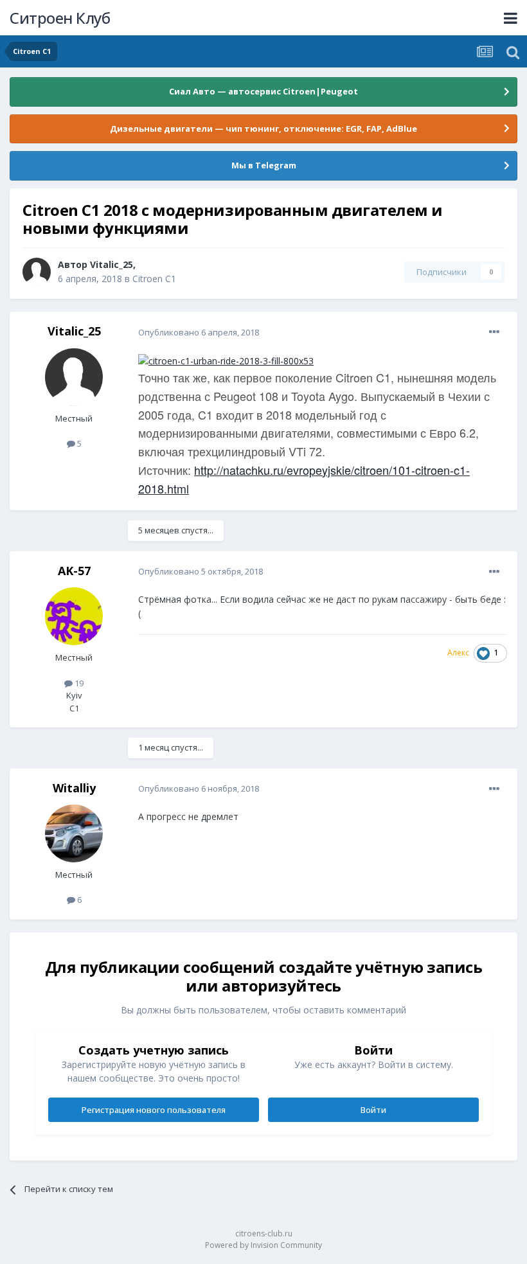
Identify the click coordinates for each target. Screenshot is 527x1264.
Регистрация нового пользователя (154, 1110)
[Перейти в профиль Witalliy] (74, 833)
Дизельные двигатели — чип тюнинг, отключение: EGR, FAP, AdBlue (263, 128)
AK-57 (74, 570)
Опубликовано (198, 332)
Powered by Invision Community (263, 1245)
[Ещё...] (494, 332)
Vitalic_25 (111, 264)
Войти (373, 1110)
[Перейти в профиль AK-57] (74, 616)
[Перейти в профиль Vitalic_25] (36, 272)
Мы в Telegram (263, 165)
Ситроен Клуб (60, 17)
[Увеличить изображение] (226, 359)
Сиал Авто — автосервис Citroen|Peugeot (263, 91)
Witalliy (74, 788)
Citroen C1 (154, 278)
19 (78, 683)
